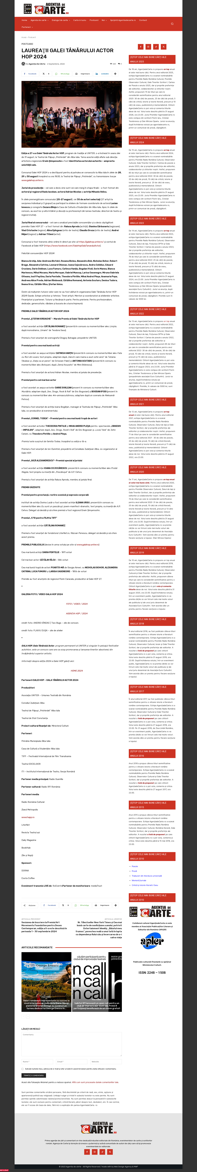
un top (166, 69)
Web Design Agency (123, 1167)
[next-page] (28, 1016)
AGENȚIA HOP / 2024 (76, 613)
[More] (115, 74)
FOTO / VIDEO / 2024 (76, 604)
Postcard (32, 37)
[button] (172, 23)
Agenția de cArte (37, 64)
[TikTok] (156, 47)
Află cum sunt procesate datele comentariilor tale (95, 1082)
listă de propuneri (145, 650)
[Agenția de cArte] (23, 64)
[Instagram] (148, 47)
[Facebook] (140, 47)
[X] (163, 47)
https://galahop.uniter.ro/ (91, 242)
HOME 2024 (77, 670)
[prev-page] (23, 1016)
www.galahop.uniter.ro (32, 180)
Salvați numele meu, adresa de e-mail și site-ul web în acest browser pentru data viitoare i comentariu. (70, 1069)
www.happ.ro (27, 817)
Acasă (23, 37)
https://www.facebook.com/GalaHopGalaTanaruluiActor (72, 245)
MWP (136, 1167)
